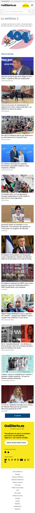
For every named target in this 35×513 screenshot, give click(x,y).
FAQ (17, 490)
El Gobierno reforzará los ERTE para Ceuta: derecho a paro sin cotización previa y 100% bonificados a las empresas (17, 285)
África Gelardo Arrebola (7, 319)
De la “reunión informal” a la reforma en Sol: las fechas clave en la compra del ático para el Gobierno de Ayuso (17, 346)
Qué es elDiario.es (17, 471)
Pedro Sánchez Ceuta (18, 1)
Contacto (17, 498)
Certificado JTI (17, 506)
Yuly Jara (12, 380)
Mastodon (17, 509)
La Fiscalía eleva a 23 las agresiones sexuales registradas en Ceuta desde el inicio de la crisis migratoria (15, 196)
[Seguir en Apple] (8, 452)
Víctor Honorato (5, 139)
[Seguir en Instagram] (18, 460)
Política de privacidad (17, 487)
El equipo (17, 474)
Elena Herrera (5, 200)
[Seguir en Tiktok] (25, 460)
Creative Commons (17, 482)
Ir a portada (17, 415)
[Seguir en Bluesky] (5, 460)
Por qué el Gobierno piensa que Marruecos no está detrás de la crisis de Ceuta (17, 136)
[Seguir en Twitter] (9, 460)
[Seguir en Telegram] (15, 460)
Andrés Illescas (5, 111)
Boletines (17, 503)
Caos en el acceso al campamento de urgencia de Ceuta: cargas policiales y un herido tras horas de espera (16, 107)
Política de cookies (18, 495)
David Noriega (5, 380)
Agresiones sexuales (31, 1)
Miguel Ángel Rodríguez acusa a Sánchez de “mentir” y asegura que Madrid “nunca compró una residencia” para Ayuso (16, 316)
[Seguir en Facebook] (12, 460)
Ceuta (12, 1)
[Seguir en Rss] (5, 462)
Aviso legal (17, 485)
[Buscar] (29, 11)
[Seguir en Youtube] (21, 460)
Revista (18, 501)
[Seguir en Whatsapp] (28, 460)
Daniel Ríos (4, 230)
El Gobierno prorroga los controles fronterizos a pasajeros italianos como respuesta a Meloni (15, 166)
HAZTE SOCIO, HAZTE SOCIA (16, 443)
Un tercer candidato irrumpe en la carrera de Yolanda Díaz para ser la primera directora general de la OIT (17, 407)
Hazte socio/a (26, 5)
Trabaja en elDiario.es (17, 477)
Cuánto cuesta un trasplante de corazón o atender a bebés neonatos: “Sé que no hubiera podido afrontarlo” (16, 376)
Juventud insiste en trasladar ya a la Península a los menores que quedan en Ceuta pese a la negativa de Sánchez (16, 226)
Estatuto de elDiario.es (17, 479)
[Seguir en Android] (5, 452)
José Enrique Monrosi (7, 80)
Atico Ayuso (25, 1)
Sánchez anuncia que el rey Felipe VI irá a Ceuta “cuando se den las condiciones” (16, 77)
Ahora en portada (7, 54)
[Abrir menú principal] (32, 5)
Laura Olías (4, 289)
